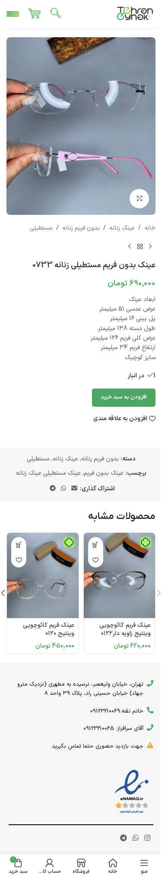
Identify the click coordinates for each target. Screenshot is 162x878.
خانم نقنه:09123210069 (116, 711)
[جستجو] (56, 14)
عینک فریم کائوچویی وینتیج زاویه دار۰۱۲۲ (125, 629)
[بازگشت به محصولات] (140, 247)
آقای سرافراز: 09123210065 (113, 728)
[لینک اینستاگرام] (147, 839)
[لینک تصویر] (131, 791)
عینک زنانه (122, 228)
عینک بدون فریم (104, 473)
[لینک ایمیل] (74, 489)
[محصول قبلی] (150, 247)
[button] (95, 544)
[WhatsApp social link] (63, 489)
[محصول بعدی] (129, 247)
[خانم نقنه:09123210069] (150, 710)
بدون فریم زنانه (81, 228)
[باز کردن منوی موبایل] (13, 14)
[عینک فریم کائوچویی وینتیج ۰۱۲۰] (43, 575)
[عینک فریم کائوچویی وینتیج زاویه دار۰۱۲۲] (120, 575)
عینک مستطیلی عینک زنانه (48, 473)
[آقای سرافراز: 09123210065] (150, 727)
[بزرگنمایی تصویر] (139, 198)
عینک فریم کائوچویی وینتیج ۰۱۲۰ (48, 629)
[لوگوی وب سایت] (135, 13)
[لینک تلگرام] (52, 489)
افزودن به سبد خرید (124, 397)
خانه (150, 228)
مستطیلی (41, 228)
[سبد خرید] (34, 14)
